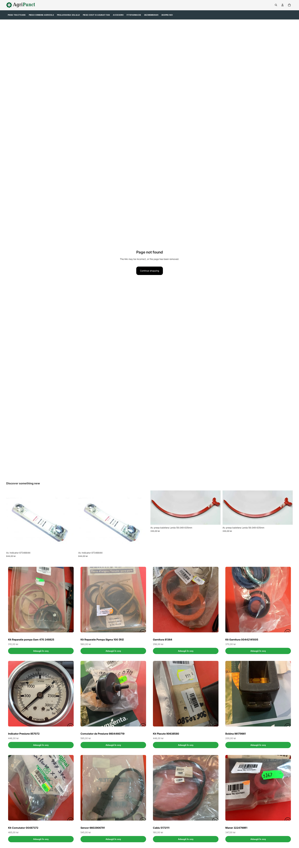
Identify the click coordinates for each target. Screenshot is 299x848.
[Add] (71, 545)
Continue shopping (149, 270)
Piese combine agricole (41, 15)
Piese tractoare (17, 15)
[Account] (282, 5)
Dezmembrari (151, 15)
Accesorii (118, 15)
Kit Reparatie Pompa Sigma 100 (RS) (102, 639)
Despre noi (167, 15)
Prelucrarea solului (68, 15)
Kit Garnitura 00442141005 (241, 639)
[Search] (276, 5)
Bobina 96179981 (235, 733)
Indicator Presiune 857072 (24, 733)
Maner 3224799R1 (236, 827)
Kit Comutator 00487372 (23, 827)
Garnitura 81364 (162, 639)
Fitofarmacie (134, 15)
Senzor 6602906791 (93, 827)
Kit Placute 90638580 (166, 733)
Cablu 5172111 (161, 827)
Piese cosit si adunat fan (96, 15)
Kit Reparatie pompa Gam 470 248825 (31, 639)
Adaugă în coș (41, 651)
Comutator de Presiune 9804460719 (102, 733)
